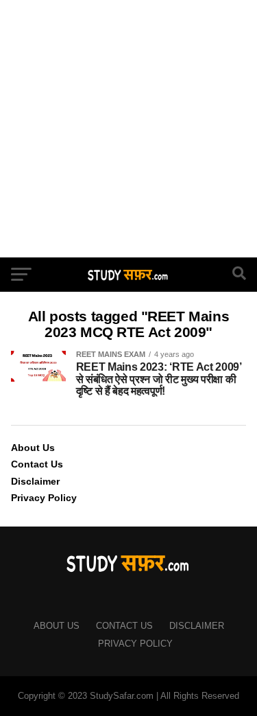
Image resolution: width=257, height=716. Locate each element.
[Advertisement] (128, 128)
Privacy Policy (44, 497)
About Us (33, 447)
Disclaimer (35, 481)
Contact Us (37, 464)
